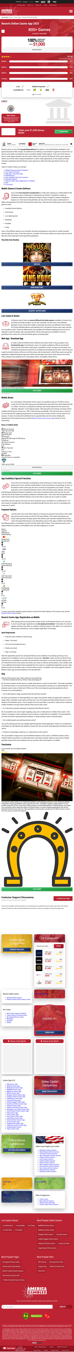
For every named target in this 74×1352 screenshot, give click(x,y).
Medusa (37, 264)
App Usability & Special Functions (16, 177)
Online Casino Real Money (11, 1266)
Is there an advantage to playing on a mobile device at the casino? (25, 732)
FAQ (6, 183)
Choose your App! (17, 949)
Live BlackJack (8, 1225)
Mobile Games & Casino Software (16, 170)
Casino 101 (30, 5)
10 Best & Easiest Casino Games (14, 1280)
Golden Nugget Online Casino (48, 1239)
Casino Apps (17, 17)
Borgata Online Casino (45, 1234)
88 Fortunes (42, 1262)
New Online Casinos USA (11, 1275)
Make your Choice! (49, 1091)
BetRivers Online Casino (46, 1230)
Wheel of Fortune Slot (57, 1266)
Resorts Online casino (8, 613)
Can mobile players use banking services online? (19, 720)
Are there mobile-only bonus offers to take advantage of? (22, 680)
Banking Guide (21, 5)
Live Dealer (18, 1230)
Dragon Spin (42, 1266)
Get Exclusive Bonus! (16, 1150)
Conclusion (9, 184)
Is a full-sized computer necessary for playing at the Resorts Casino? (26, 708)
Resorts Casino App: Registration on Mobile (20, 181)
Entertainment (53, 5)
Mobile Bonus (10, 175)
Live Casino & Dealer (12, 172)
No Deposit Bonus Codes (11, 1262)
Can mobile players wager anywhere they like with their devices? (24, 694)
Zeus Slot (41, 1271)
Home (11, 17)
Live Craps (31, 1225)
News (45, 5)
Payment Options (11, 179)
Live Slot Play (7, 1230)
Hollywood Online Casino (46, 1243)
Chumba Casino (61, 1234)
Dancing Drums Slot (56, 1262)
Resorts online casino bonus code (43, 418)
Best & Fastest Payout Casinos (13, 1271)
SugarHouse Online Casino (47, 1248)
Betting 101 (39, 5)
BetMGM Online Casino (46, 1225)
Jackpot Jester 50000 (37, 311)
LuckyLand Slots (64, 1243)
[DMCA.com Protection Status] (37, 1343)
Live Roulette (20, 1225)
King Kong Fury (37, 287)
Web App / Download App (14, 174)
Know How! (49, 1032)
